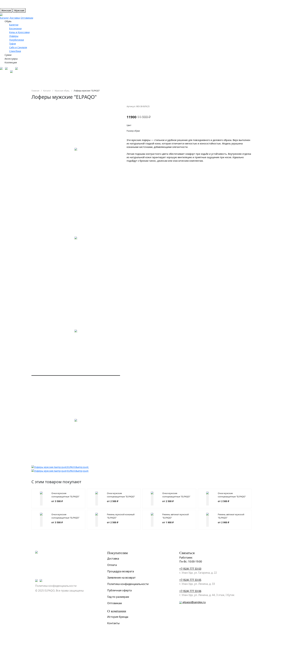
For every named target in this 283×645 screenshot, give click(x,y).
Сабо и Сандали (18, 47)
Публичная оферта (119, 590)
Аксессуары (11, 58)
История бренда (117, 617)
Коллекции (11, 62)
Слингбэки (15, 51)
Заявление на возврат (121, 577)
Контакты (113, 623)
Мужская (19, 10)
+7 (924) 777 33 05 (190, 580)
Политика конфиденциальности (55, 586)
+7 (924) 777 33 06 (190, 591)
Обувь (8, 21)
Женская (6, 10)
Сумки (8, 54)
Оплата (112, 565)
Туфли (12, 43)
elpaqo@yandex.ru (194, 602)
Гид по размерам (118, 597)
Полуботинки (16, 39)
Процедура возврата (120, 571)
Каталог (4, 17)
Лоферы (13, 36)
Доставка (14, 17)
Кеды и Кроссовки (19, 32)
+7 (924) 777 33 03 (190, 569)
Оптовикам (26, 17)
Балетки (13, 24)
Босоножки (15, 28)
